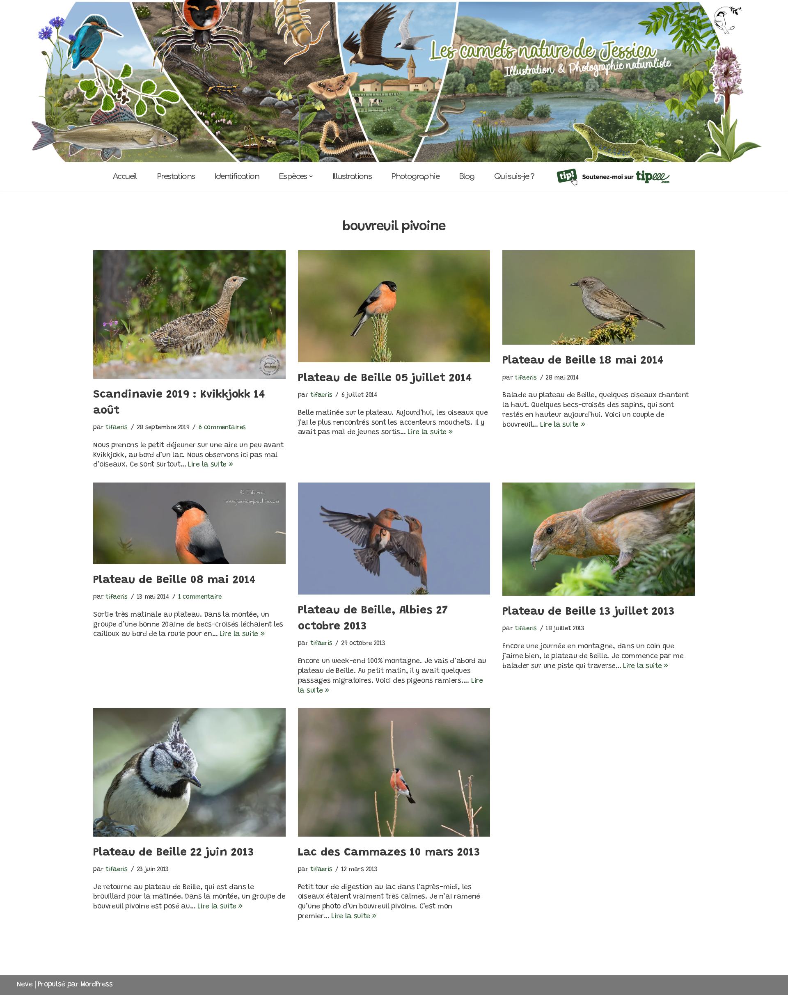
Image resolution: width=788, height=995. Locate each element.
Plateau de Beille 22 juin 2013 (173, 852)
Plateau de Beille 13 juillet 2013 (588, 612)
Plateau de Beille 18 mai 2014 (583, 360)
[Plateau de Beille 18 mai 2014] (598, 297)
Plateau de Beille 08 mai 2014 (174, 580)
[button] (311, 176)
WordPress (97, 984)
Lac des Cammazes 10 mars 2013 (389, 852)
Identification (236, 176)
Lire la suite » (210, 465)
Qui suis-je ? (514, 176)
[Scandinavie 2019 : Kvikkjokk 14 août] (189, 314)
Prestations (176, 176)
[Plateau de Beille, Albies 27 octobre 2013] (394, 539)
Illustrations (351, 176)
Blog (466, 176)
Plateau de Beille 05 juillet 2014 (385, 378)
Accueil (125, 176)
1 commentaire (200, 597)
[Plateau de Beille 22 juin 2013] (189, 772)
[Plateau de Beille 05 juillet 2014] (394, 306)
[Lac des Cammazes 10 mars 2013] (394, 772)
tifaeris (116, 428)
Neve (25, 984)
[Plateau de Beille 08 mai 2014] (189, 523)
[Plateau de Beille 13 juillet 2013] (598, 539)
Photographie (415, 176)
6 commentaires (222, 428)
